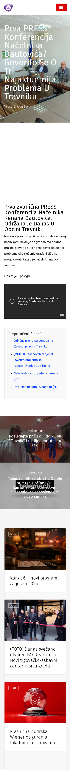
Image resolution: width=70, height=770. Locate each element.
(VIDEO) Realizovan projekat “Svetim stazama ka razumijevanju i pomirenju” (33, 360)
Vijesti (8, 106)
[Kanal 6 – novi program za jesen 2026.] (35, 560)
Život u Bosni (22, 106)
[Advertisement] (35, 167)
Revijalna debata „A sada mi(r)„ (35, 387)
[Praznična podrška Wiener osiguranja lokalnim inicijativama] (35, 716)
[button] (61, 7)
